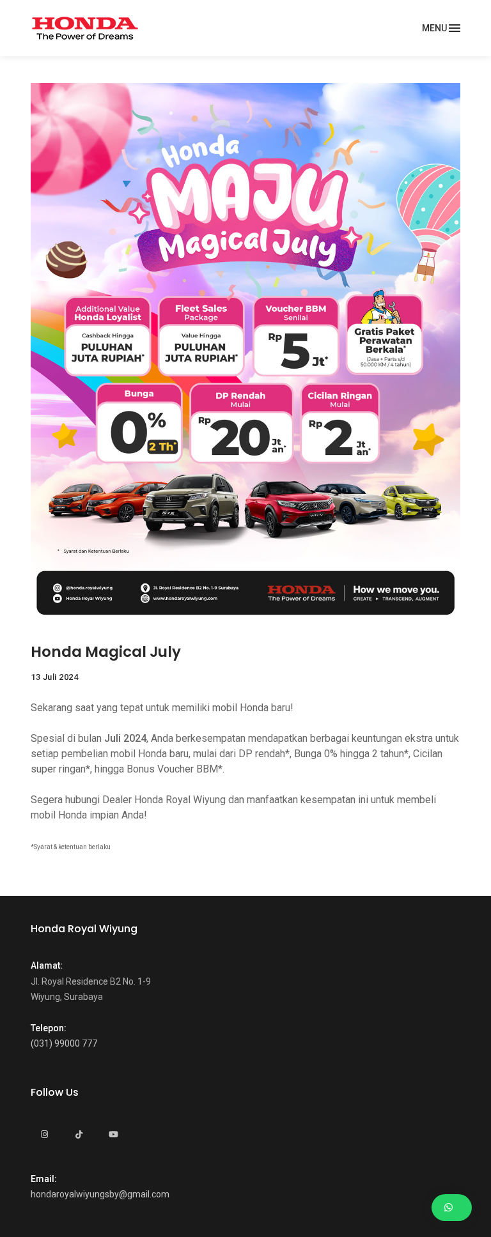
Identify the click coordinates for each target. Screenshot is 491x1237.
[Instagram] (44, 1134)
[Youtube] (113, 1134)
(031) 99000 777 (64, 1043)
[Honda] (85, 28)
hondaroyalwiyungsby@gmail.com (100, 1194)
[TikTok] (78, 1134)
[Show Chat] (452, 1208)
